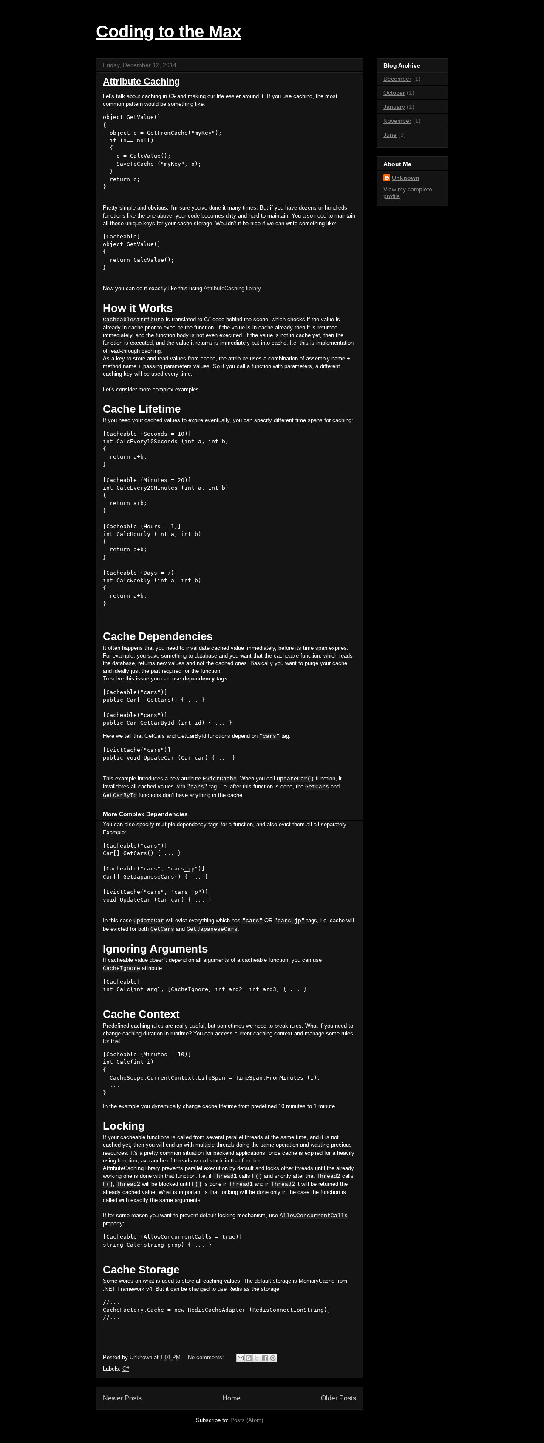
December (397, 78)
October (394, 92)
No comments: (207, 1357)
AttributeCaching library (232, 288)
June (390, 134)
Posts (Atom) (246, 1420)
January (394, 106)
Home (231, 1398)
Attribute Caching (141, 81)
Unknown (405, 177)
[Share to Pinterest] (273, 1358)
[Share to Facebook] (265, 1358)
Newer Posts (122, 1398)
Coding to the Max (168, 31)
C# (125, 1369)
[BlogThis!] (248, 1358)
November (397, 120)
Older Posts (338, 1398)
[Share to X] (256, 1358)
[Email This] (240, 1358)
